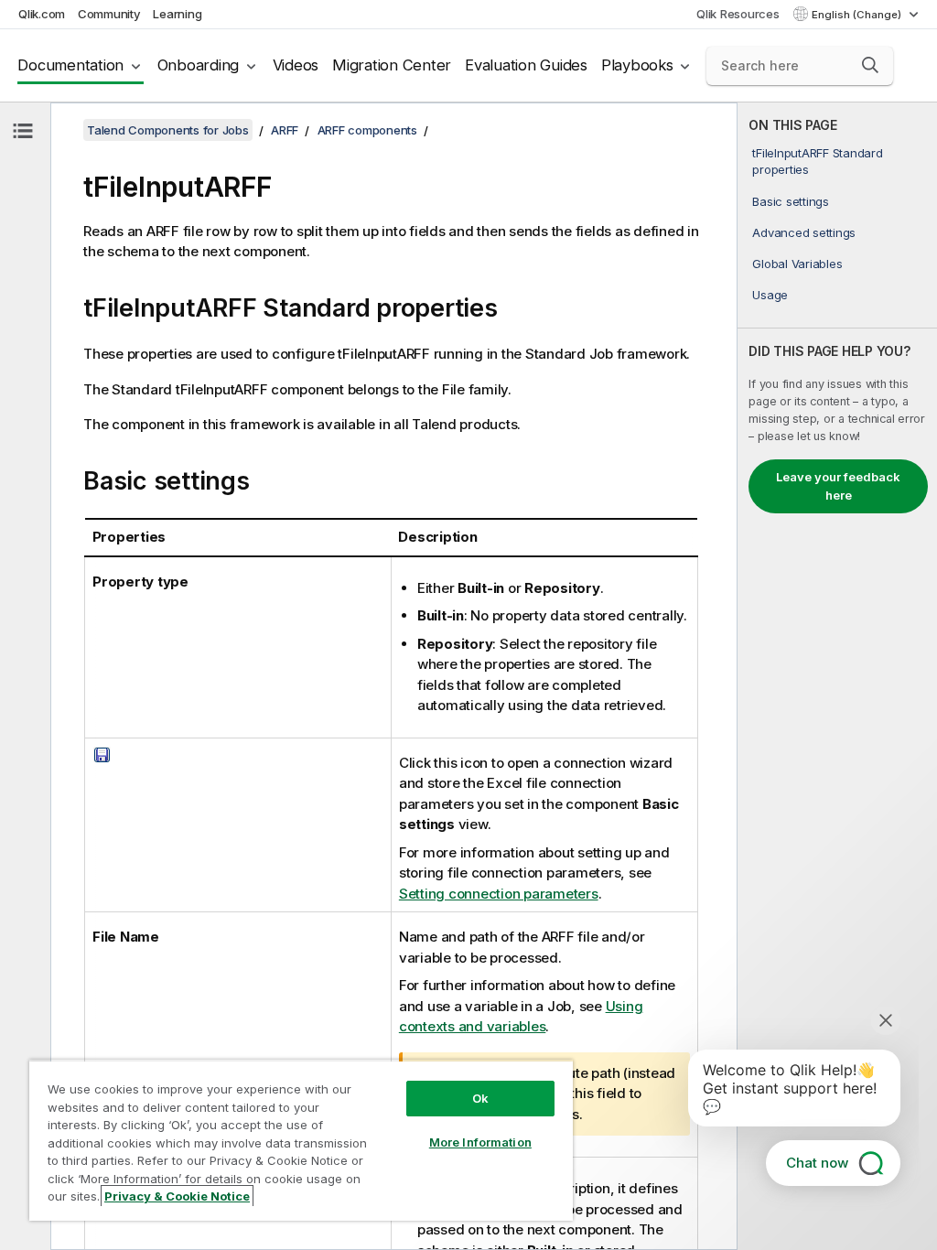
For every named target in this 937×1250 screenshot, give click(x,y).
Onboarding (198, 65)
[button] (870, 65)
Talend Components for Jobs (168, 130)
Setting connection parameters (498, 893)
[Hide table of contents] (23, 131)
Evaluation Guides (526, 65)
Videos (296, 65)
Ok (480, 1098)
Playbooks (637, 65)
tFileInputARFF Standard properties (817, 161)
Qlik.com (41, 13)
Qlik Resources (738, 13)
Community (109, 13)
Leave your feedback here (838, 485)
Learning (177, 13)
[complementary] (837, 676)
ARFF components (367, 130)
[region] (301, 1140)
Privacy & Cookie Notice (177, 1196)
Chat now (817, 1162)
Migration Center (391, 65)
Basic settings (790, 201)
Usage (770, 294)
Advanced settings (804, 232)
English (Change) (858, 14)
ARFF (284, 130)
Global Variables (797, 263)
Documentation (70, 65)
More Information (480, 1142)
